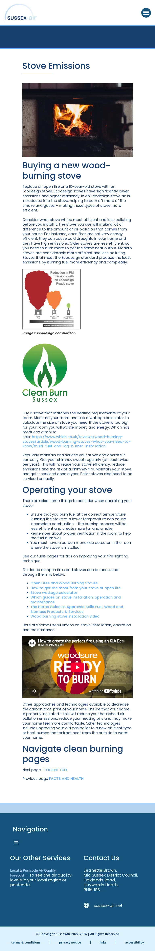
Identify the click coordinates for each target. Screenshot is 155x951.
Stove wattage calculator (53, 592)
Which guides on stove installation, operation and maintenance (75, 599)
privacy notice (70, 942)
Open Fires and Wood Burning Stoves (64, 583)
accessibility (134, 942)
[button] (146, 13)
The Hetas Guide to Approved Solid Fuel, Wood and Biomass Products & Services (76, 609)
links (103, 942)
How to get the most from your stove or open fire (75, 587)
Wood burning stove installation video (64, 616)
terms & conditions (26, 942)
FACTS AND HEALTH (66, 778)
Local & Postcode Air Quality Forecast (33, 873)
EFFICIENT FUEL (55, 769)
